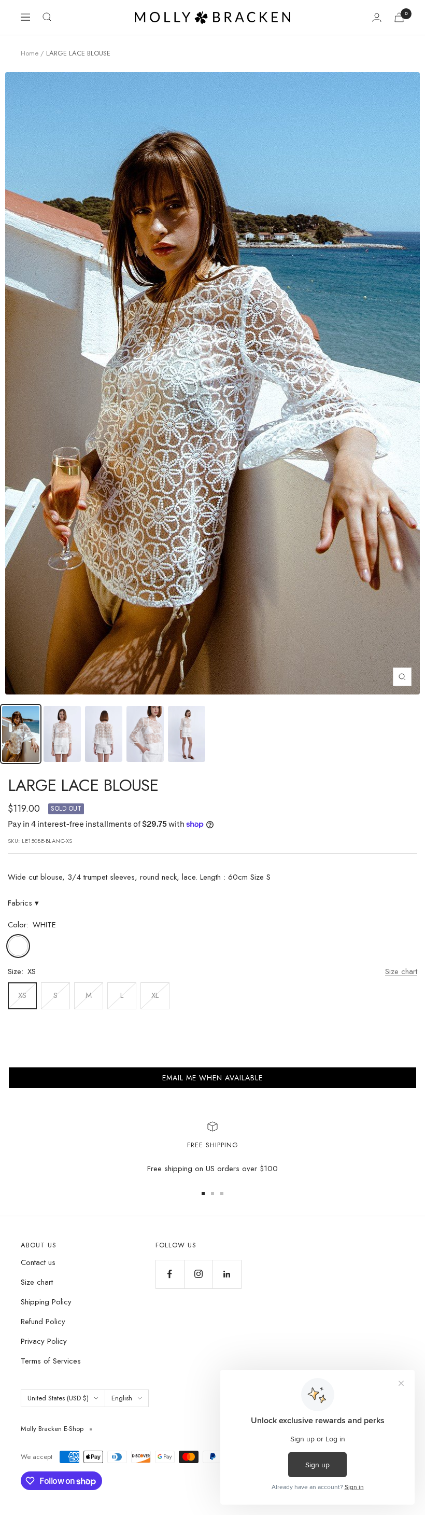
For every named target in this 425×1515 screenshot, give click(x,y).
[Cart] (399, 17)
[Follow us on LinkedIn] (226, 1274)
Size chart (401, 971)
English (121, 1398)
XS (22, 995)
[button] (212, 1077)
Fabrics (23, 903)
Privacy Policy (44, 1341)
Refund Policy (43, 1321)
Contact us (38, 1262)
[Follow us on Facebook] (169, 1274)
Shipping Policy (46, 1302)
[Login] (376, 17)
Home (29, 53)
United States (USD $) (58, 1398)
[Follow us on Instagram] (198, 1274)
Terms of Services (51, 1361)
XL (155, 995)
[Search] (47, 17)
